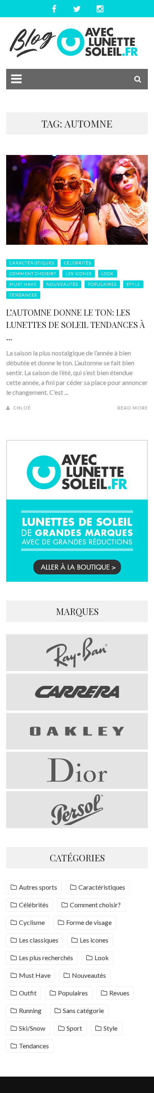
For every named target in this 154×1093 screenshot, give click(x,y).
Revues (119, 993)
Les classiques (38, 940)
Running (30, 1010)
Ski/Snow (32, 1028)
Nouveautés (62, 284)
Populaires (102, 284)
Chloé (22, 407)
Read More (132, 407)
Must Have (23, 284)
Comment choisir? (32, 273)
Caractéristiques (31, 262)
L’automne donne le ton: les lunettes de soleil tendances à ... (75, 324)
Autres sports (38, 887)
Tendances (23, 294)
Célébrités (77, 262)
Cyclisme (32, 922)
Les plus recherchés (46, 957)
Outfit (28, 993)
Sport (74, 1028)
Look (107, 273)
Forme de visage (89, 922)
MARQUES (77, 611)
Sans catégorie (83, 1010)
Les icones (79, 273)
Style (133, 284)
